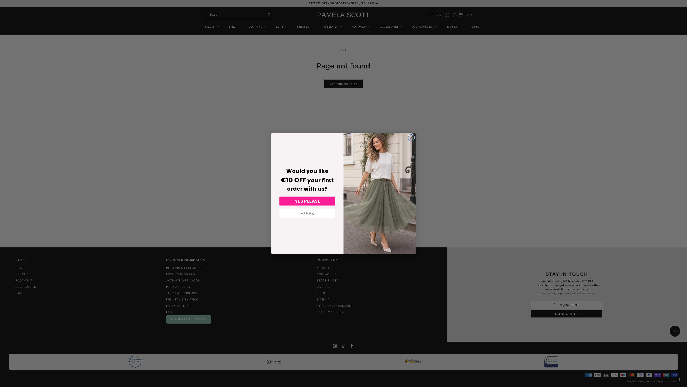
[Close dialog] (411, 138)
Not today (307, 213)
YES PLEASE (307, 201)
